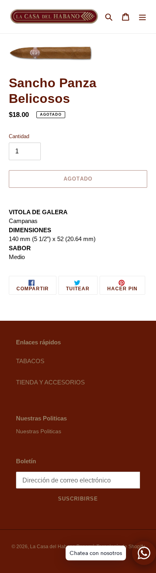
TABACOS (30, 361)
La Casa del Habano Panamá (62, 546)
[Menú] (142, 16)
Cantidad (19, 136)
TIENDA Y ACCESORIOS (50, 382)
